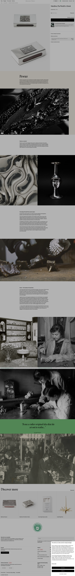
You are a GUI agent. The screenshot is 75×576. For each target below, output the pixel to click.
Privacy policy (54, 563)
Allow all (63, 567)
